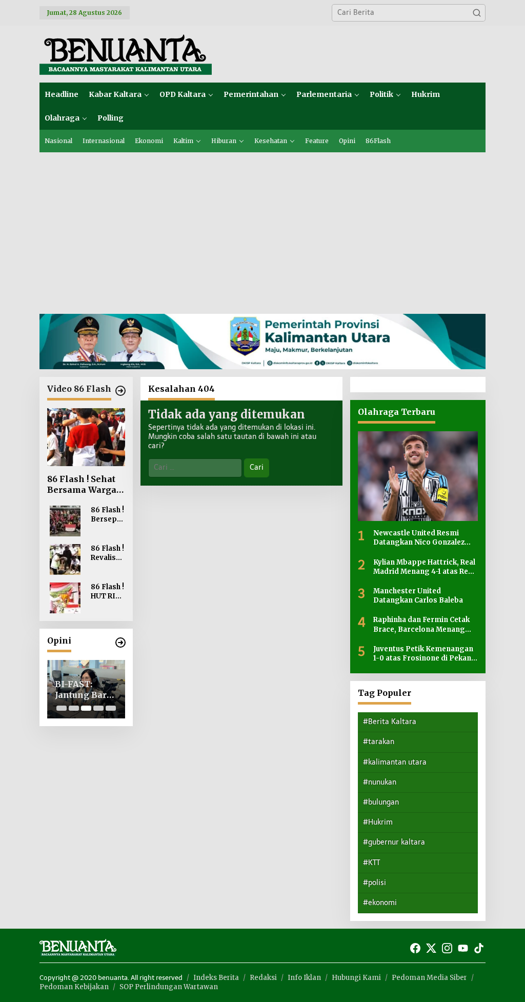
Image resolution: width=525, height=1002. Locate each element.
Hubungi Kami (356, 977)
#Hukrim (378, 822)
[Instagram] (447, 948)
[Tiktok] (479, 948)
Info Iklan (304, 977)
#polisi (374, 882)
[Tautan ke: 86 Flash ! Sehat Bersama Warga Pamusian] (86, 437)
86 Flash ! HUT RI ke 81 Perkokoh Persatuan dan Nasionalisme (107, 592)
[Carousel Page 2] (74, 708)
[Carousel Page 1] (61, 708)
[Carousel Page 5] (111, 708)
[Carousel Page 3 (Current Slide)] (86, 708)
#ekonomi (380, 902)
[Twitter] (431, 948)
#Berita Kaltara (389, 721)
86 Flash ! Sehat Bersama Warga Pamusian (81, 484)
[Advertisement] (262, 229)
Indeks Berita (216, 977)
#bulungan (381, 802)
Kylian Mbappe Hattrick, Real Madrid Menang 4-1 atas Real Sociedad (424, 567)
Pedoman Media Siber (429, 977)
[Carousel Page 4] (98, 708)
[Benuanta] (125, 53)
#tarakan (378, 741)
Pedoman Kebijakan (74, 987)
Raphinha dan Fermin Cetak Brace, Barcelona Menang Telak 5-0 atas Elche (421, 624)
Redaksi (263, 977)
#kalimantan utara (395, 762)
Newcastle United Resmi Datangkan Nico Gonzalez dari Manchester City (419, 538)
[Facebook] (415, 948)
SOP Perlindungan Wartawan (168, 987)
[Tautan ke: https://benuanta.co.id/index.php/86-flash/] (120, 391)
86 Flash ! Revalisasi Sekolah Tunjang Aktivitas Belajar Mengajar (107, 553)
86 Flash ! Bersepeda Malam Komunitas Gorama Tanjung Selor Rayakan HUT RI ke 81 (107, 515)
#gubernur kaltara (394, 842)
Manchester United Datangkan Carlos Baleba (418, 596)
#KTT (371, 862)
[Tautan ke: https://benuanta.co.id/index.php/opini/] (120, 642)
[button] (477, 13)
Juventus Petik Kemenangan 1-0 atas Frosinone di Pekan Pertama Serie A (423, 654)
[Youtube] (463, 948)
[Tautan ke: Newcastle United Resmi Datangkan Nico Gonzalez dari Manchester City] (418, 476)
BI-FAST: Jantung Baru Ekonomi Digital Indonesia (83, 689)
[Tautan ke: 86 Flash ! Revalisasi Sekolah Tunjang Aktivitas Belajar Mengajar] (65, 559)
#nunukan (379, 782)
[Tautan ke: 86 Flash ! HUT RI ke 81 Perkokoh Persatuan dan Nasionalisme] (65, 597)
